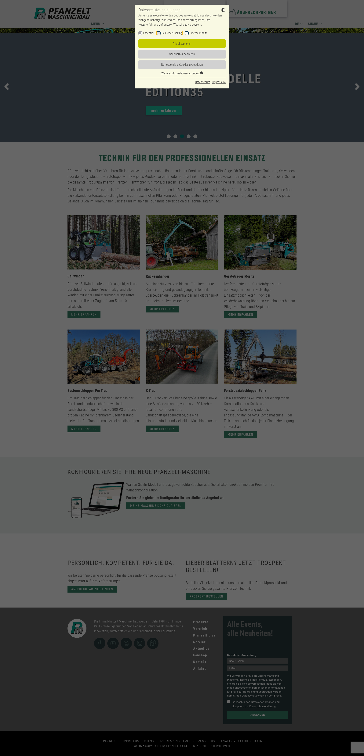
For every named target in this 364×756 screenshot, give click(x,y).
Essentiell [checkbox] (148, 33)
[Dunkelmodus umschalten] (223, 11)
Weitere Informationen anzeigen (180, 73)
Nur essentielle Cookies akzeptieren (182, 64)
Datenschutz (202, 82)
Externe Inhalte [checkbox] (198, 33)
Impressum (219, 82)
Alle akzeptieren (182, 43)
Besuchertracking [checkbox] (172, 33)
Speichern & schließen (182, 54)
